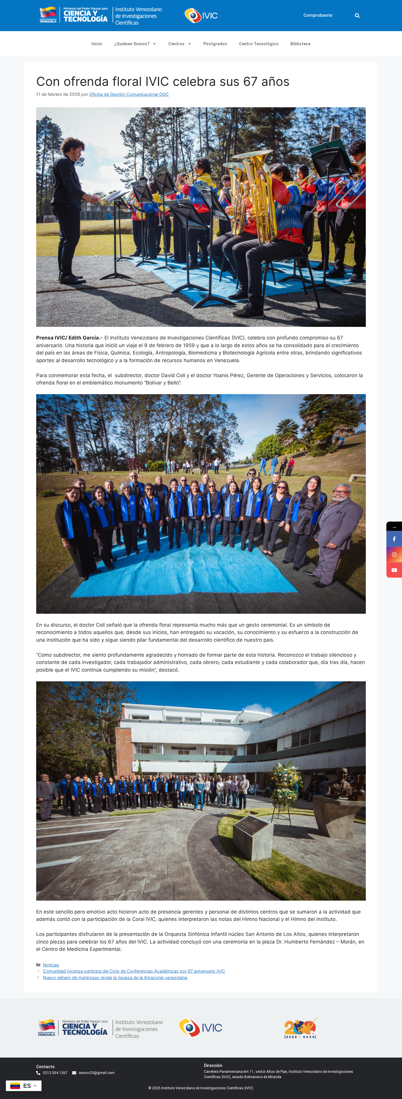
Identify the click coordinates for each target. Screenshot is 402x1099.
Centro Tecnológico (259, 43)
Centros (176, 43)
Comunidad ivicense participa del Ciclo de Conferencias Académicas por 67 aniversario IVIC (134, 970)
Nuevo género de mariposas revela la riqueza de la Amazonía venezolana (115, 977)
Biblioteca (300, 43)
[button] (357, 15)
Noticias (51, 964)
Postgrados (215, 43)
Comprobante (317, 15)
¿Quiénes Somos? (131, 43)
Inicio (97, 43)
